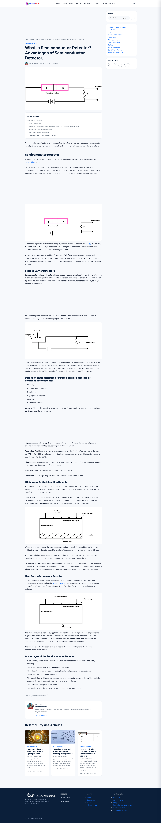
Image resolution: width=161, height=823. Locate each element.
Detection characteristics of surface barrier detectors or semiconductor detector (54, 126)
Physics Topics (65, 797)
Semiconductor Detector (34, 120)
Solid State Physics (109, 3)
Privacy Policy (92, 805)
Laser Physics (68, 3)
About (89, 797)
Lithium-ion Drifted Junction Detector (40, 129)
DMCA (89, 803)
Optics (97, 3)
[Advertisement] (63, 25)
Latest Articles (64, 801)
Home (58, 3)
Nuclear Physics (34, 39)
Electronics (88, 3)
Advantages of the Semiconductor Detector (42, 136)
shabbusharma (33, 63)
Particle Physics (114, 47)
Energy (78, 3)
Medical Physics (114, 40)
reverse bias (29, 162)
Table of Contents (33, 116)
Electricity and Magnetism (117, 27)
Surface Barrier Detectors (37, 123)
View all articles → (41, 715)
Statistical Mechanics (116, 52)
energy (88, 244)
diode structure (59, 583)
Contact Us (91, 800)
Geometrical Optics (115, 35)
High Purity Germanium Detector (39, 132)
